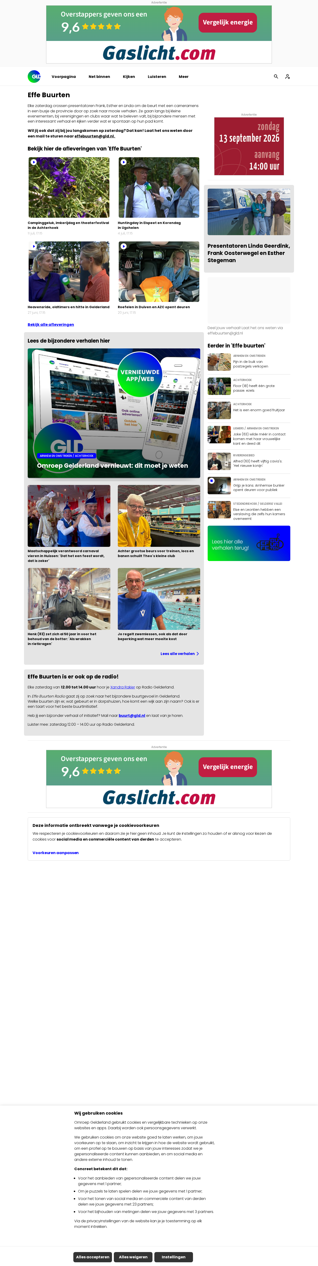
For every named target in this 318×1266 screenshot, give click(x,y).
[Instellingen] (287, 76)
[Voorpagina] (34, 76)
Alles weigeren (133, 1257)
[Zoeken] (276, 76)
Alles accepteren (92, 1257)
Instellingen (174, 1257)
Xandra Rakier (122, 687)
